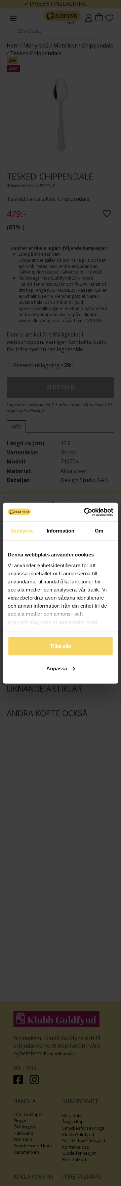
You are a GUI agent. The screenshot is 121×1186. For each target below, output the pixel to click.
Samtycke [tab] (22, 531)
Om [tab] (99, 531)
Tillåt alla (60, 646)
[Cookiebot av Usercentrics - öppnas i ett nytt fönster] (85, 512)
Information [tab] (60, 531)
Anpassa (56, 668)
